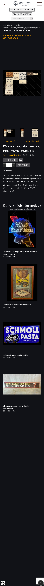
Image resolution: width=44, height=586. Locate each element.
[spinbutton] (9, 165)
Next (35, 83)
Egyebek (18, 25)
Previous (8, 83)
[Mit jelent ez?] (20, 155)
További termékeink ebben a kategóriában (17, 37)
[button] (39, 4)
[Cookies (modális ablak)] (3, 583)
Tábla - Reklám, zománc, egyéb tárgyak (20, 28)
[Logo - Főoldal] (22, 3)
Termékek (7, 25)
